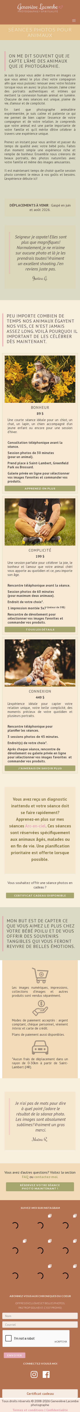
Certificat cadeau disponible (40, 895)
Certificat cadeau (40, 1393)
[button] (74, 21)
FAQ (25, 1177)
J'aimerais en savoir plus (40, 768)
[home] (40, 7)
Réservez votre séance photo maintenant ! (40, 1186)
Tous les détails (40, 629)
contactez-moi (45, 1177)
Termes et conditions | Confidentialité (40, 1410)
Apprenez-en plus (40, 488)
